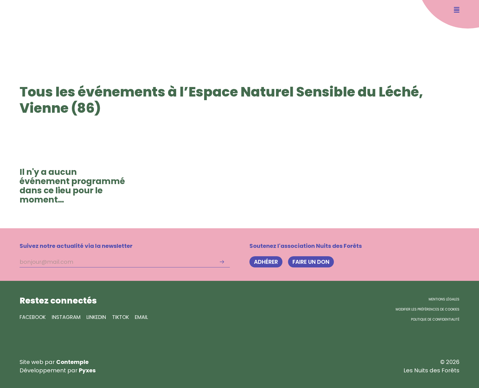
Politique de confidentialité (435, 319)
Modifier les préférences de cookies (427, 309)
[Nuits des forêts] (28, 28)
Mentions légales (444, 299)
